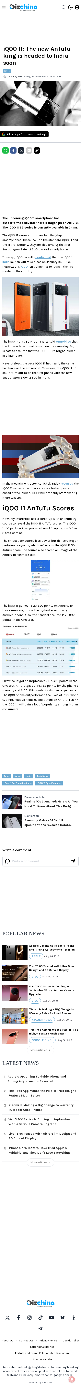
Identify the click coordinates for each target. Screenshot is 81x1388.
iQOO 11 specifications (49, 783)
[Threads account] (73, 1317)
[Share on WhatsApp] (5, 150)
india (28, 776)
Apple (36, 956)
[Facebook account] (18, 1317)
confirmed (43, 257)
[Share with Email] (29, 150)
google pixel (42, 1040)
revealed (67, 483)
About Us (7, 1340)
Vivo (35, 976)
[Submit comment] (73, 861)
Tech (6, 776)
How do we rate (42, 1359)
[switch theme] (70, 7)
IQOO (7, 70)
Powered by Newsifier (40, 1382)
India (5, 262)
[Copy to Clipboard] (37, 150)
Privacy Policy (48, 1340)
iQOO (24, 266)
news (17, 776)
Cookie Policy (71, 1340)
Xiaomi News (42, 1020)
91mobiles (63, 341)
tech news (42, 776)
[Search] (63, 7)
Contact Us (26, 1340)
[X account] (7, 1317)
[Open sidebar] (4, 7)
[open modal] (77, 7)
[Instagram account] (29, 1317)
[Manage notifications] (72, 1379)
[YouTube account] (51, 1317)
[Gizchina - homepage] (23, 7)
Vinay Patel (17, 76)
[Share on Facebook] (13, 150)
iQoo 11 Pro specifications (17, 783)
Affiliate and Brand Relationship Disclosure (42, 1353)
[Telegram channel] (40, 1328)
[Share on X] (21, 150)
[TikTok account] (40, 1317)
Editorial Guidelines (42, 1346)
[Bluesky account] (62, 1317)
